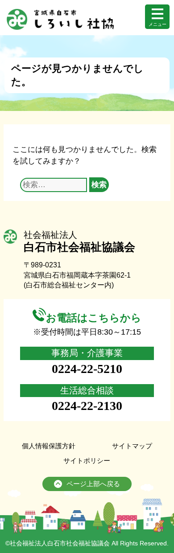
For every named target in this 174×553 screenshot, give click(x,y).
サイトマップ (132, 446)
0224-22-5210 (87, 369)
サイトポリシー (86, 460)
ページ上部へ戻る (93, 483)
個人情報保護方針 (48, 446)
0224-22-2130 (87, 406)
